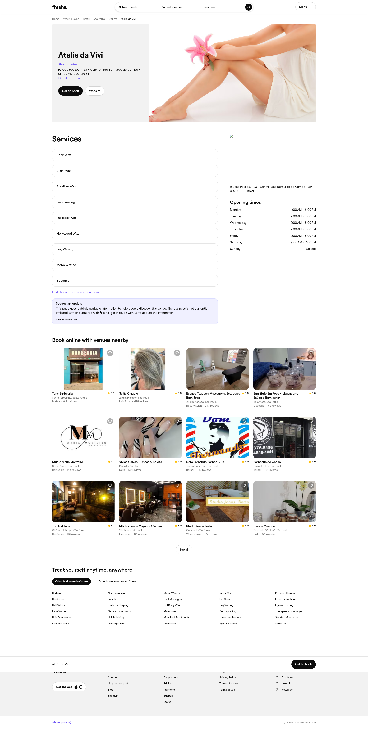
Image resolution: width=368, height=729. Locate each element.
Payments (170, 689)
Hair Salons (58, 599)
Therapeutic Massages (288, 611)
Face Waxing (59, 611)
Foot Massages (173, 599)
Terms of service (229, 683)
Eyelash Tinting (284, 605)
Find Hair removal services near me (76, 292)
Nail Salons (58, 605)
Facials (112, 599)
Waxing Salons (116, 623)
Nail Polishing (116, 617)
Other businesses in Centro (71, 581)
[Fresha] (59, 6)
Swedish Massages (286, 617)
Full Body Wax (172, 605)
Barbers (57, 592)
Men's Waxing (172, 592)
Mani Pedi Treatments (177, 617)
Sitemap (113, 695)
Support (168, 695)
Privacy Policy (227, 677)
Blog (110, 689)
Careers (112, 677)
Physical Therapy (285, 592)
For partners (171, 677)
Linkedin (286, 683)
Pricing (168, 683)
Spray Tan (281, 623)
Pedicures (170, 623)
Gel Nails (224, 599)
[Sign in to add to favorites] (110, 353)
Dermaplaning (227, 611)
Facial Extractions (285, 599)
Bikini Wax (225, 592)
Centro (113, 18)
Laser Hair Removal (230, 617)
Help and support (118, 683)
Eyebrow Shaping (118, 605)
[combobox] (136, 7)
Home (55, 18)
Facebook (287, 677)
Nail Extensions (117, 592)
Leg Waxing (226, 605)
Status (167, 701)
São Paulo (99, 18)
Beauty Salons (60, 623)
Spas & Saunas (228, 623)
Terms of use (227, 689)
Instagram (287, 689)
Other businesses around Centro (118, 581)
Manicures (170, 611)
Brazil (86, 18)
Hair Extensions (61, 617)
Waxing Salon (71, 18)
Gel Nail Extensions (119, 611)
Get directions (69, 78)
